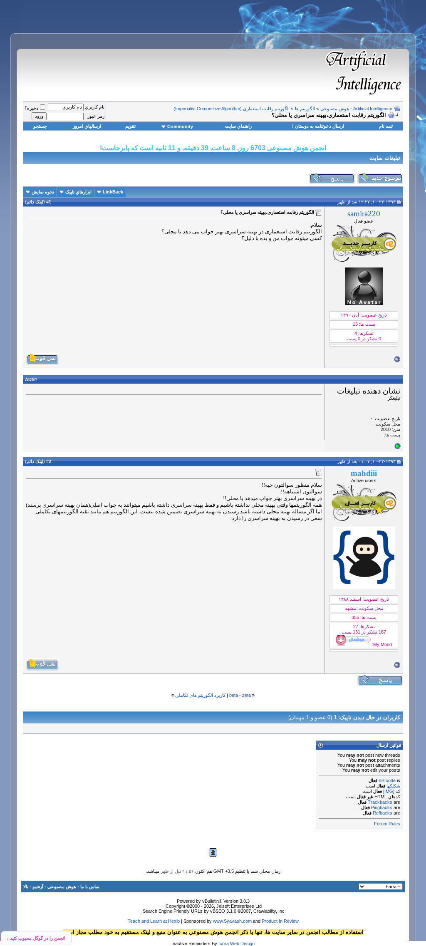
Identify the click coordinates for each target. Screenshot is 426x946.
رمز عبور (95, 116)
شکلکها (393, 785)
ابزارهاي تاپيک (78, 191)
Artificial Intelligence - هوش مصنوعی (356, 108)
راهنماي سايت (238, 126)
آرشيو (37, 886)
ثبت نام (386, 126)
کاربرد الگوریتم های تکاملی (200, 695)
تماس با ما (89, 886)
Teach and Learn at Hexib (154, 921)
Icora (223, 943)
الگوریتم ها (305, 108)
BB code (387, 780)
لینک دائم (35, 201)
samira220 (363, 213)
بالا (25, 886)
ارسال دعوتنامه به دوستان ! (318, 126)
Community (180, 126)
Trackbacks (380, 802)
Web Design (242, 943)
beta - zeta (240, 695)
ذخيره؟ (31, 108)
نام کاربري (94, 106)
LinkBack (113, 191)
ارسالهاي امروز (87, 126)
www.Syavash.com (232, 921)
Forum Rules (387, 823)
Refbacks (382, 812)
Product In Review (280, 921)
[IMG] (388, 791)
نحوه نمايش (43, 191)
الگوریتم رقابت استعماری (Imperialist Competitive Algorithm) (231, 108)
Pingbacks (381, 807)
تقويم (130, 126)
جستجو (40, 126)
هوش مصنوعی (61, 886)
